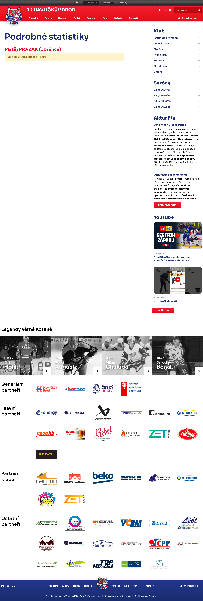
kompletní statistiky (106, 65)
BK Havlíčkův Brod (51, 10)
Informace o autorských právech (118, 596)
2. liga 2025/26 (162, 89)
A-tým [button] (48, 18)
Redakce (159, 60)
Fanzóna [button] (91, 18)
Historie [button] (118, 18)
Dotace (158, 71)
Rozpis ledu (160, 54)
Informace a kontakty (166, 37)
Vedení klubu (161, 43)
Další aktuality (167, 205)
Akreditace (160, 66)
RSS (137, 596)
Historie (137, 586)
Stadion (158, 49)
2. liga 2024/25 (162, 95)
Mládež (88, 586)
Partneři (133, 18)
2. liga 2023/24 (162, 101)
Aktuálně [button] (34, 18)
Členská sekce (189, 18)
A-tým (65, 586)
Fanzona (116, 586)
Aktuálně (53, 586)
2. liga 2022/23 (162, 106)
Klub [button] (104, 18)
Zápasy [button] (62, 18)
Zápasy (76, 586)
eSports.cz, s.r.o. (94, 596)
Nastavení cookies (149, 596)
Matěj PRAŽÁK (21, 49)
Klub (126, 586)
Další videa (163, 310)
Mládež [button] (76, 18)
